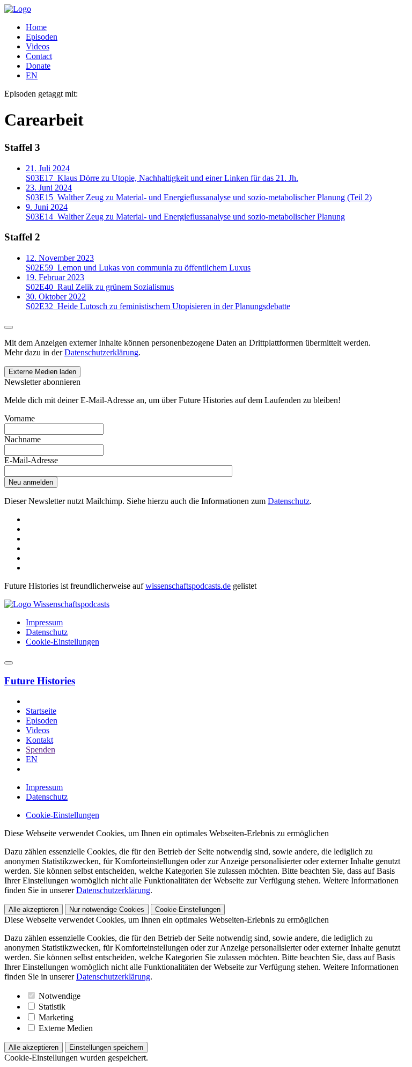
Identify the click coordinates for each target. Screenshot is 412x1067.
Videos (37, 46)
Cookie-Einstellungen (62, 641)
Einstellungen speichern (106, 1047)
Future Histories (39, 680)
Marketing (54, 1017)
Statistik (50, 1006)
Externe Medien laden (42, 372)
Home (36, 27)
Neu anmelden (31, 482)
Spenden (40, 749)
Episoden (41, 36)
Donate (38, 65)
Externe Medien (64, 1028)
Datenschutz (289, 501)
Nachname (22, 439)
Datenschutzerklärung (101, 352)
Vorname (19, 418)
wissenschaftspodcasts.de (188, 585)
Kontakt (39, 739)
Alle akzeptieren (33, 909)
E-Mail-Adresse (31, 460)
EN (32, 75)
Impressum (44, 622)
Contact (39, 56)
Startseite (41, 710)
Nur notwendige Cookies (106, 909)
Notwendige (58, 995)
